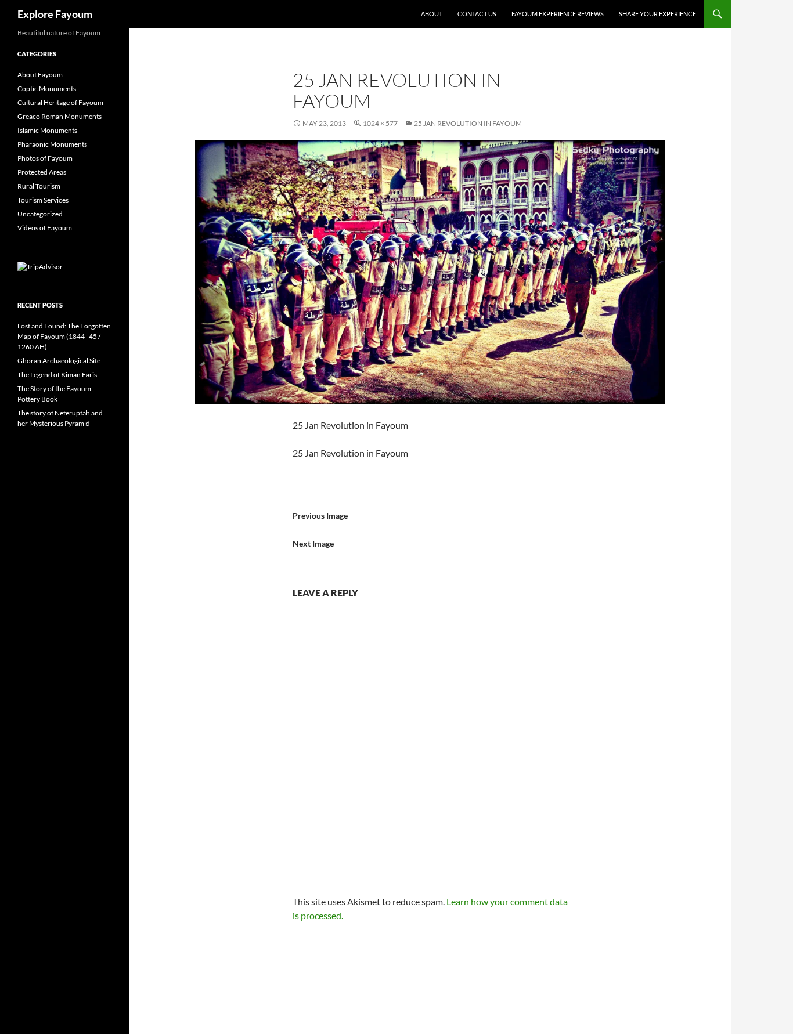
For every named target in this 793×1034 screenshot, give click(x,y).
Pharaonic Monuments (52, 144)
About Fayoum (40, 74)
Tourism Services (43, 200)
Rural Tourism (38, 186)
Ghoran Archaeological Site (58, 360)
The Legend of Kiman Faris (57, 374)
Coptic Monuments (46, 88)
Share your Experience (657, 13)
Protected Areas (41, 172)
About (431, 13)
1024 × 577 (380, 123)
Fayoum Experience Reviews (557, 13)
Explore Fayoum (54, 14)
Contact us (476, 13)
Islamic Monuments (47, 130)
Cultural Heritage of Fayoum (60, 102)
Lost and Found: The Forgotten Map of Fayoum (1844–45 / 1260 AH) (64, 336)
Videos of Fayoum (44, 227)
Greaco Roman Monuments (59, 116)
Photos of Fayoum (45, 158)
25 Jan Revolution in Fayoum (468, 123)
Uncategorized (40, 213)
